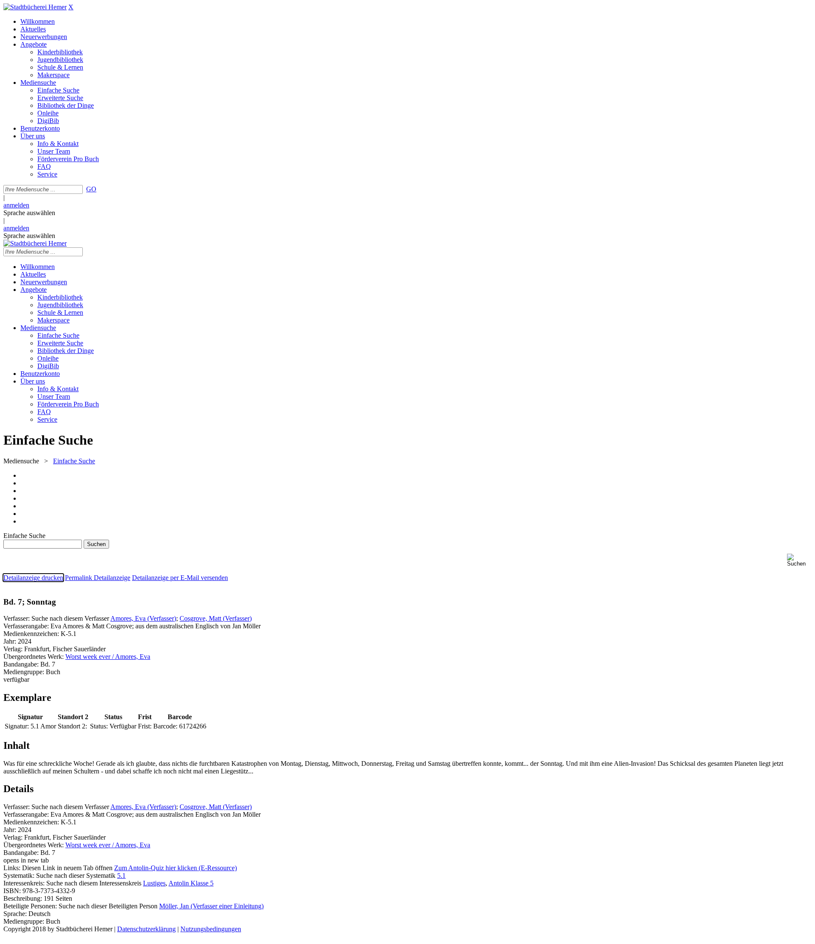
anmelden (16, 205)
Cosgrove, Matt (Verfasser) (216, 618)
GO (91, 189)
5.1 (121, 875)
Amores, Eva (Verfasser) (143, 618)
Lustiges (154, 883)
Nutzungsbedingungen (210, 929)
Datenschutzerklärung (146, 929)
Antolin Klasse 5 (191, 883)
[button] (799, 560)
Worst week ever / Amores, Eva (107, 656)
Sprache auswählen (29, 212)
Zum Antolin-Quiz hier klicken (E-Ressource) (175, 867)
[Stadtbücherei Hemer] (35, 7)
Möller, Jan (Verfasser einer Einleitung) (211, 906)
